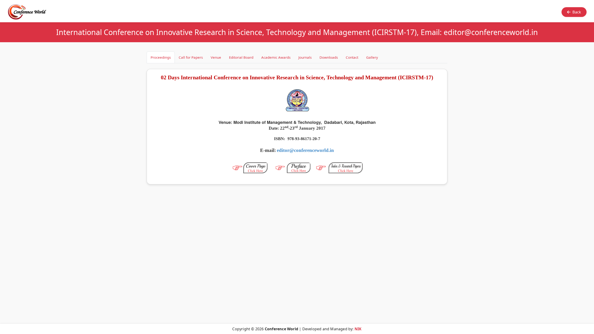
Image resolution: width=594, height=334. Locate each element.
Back (576, 12)
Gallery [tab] (372, 57)
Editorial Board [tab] (241, 57)
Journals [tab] (305, 57)
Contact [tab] (352, 57)
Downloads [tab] (329, 57)
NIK (358, 328)
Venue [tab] (216, 57)
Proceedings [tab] (161, 57)
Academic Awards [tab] (276, 57)
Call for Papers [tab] (191, 57)
